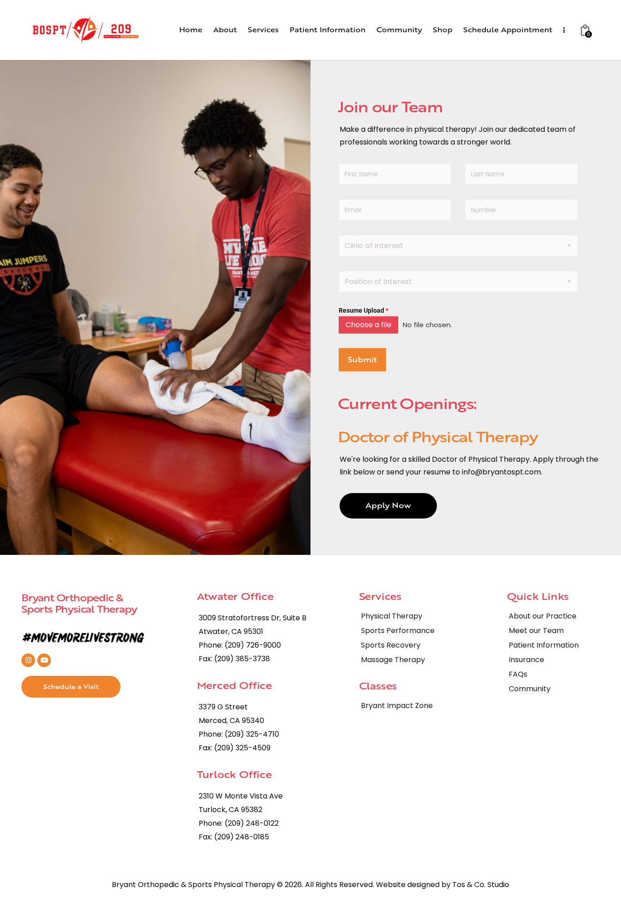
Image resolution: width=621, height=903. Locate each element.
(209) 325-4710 (252, 734)
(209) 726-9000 (253, 645)
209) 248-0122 (253, 823)
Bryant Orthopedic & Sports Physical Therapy (78, 603)
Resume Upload (363, 310)
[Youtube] (44, 660)
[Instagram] (28, 660)
